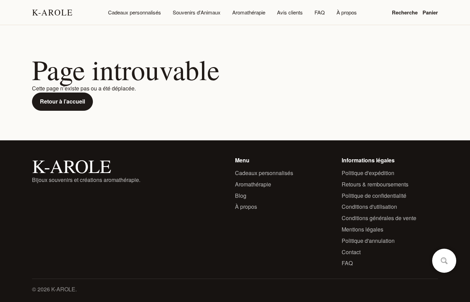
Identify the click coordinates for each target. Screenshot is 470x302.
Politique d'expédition (368, 173)
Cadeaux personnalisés (134, 12)
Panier (430, 12)
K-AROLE (52, 12)
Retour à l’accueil (62, 101)
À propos (347, 12)
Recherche (405, 12)
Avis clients (290, 12)
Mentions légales (362, 229)
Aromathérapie (248, 12)
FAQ (319, 12)
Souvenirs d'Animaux (197, 12)
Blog (240, 195)
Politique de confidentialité (374, 195)
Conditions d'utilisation (369, 207)
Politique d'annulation (368, 241)
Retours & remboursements (375, 184)
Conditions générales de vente (379, 218)
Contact (351, 252)
